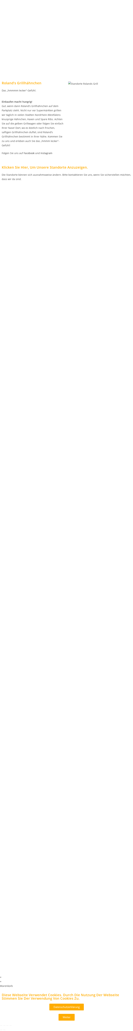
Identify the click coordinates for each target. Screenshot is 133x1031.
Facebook (29, 153)
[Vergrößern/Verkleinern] (1, 1025)
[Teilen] (7, 1025)
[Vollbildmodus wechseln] (4, 1025)
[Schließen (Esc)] (10, 1025)
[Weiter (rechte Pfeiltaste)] (4, 1029)
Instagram (46, 153)
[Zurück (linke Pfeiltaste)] (1, 1029)
